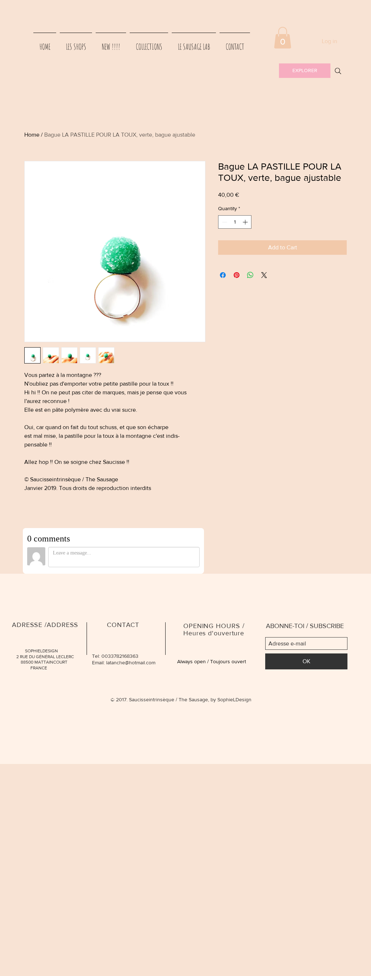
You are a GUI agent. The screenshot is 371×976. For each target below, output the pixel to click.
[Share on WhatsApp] (250, 275)
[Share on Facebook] (222, 275)
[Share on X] (264, 275)
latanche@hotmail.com (130, 662)
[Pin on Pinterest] (236, 275)
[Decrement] (223, 222)
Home (31, 135)
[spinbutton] (234, 222)
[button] (283, 38)
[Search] (338, 71)
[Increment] (245, 222)
